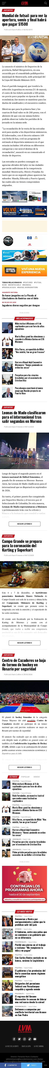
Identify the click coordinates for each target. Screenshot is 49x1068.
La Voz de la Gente (12, 1046)
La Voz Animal (39, 1046)
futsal (38, 282)
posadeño (31, 720)
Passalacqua (9, 287)
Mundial (27, 285)
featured (28, 282)
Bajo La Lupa (26, 1046)
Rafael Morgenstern (28, 287)
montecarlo (15, 285)
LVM (5, 285)
